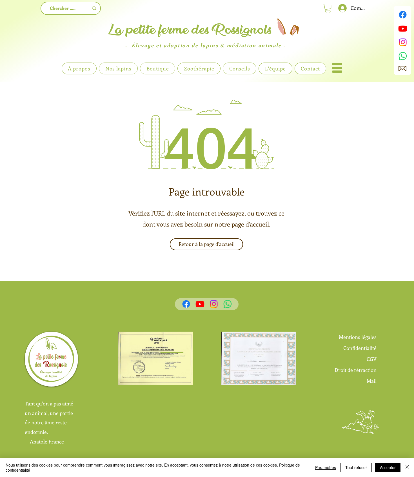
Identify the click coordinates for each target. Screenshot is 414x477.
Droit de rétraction (356, 370)
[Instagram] (403, 42)
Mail (372, 381)
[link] (328, 8)
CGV (372, 359)
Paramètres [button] (325, 467)
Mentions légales (358, 337)
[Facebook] (403, 15)
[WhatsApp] (403, 56)
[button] (337, 68)
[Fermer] (407, 467)
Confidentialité (360, 348)
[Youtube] (403, 28)
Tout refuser (356, 467)
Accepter (388, 467)
